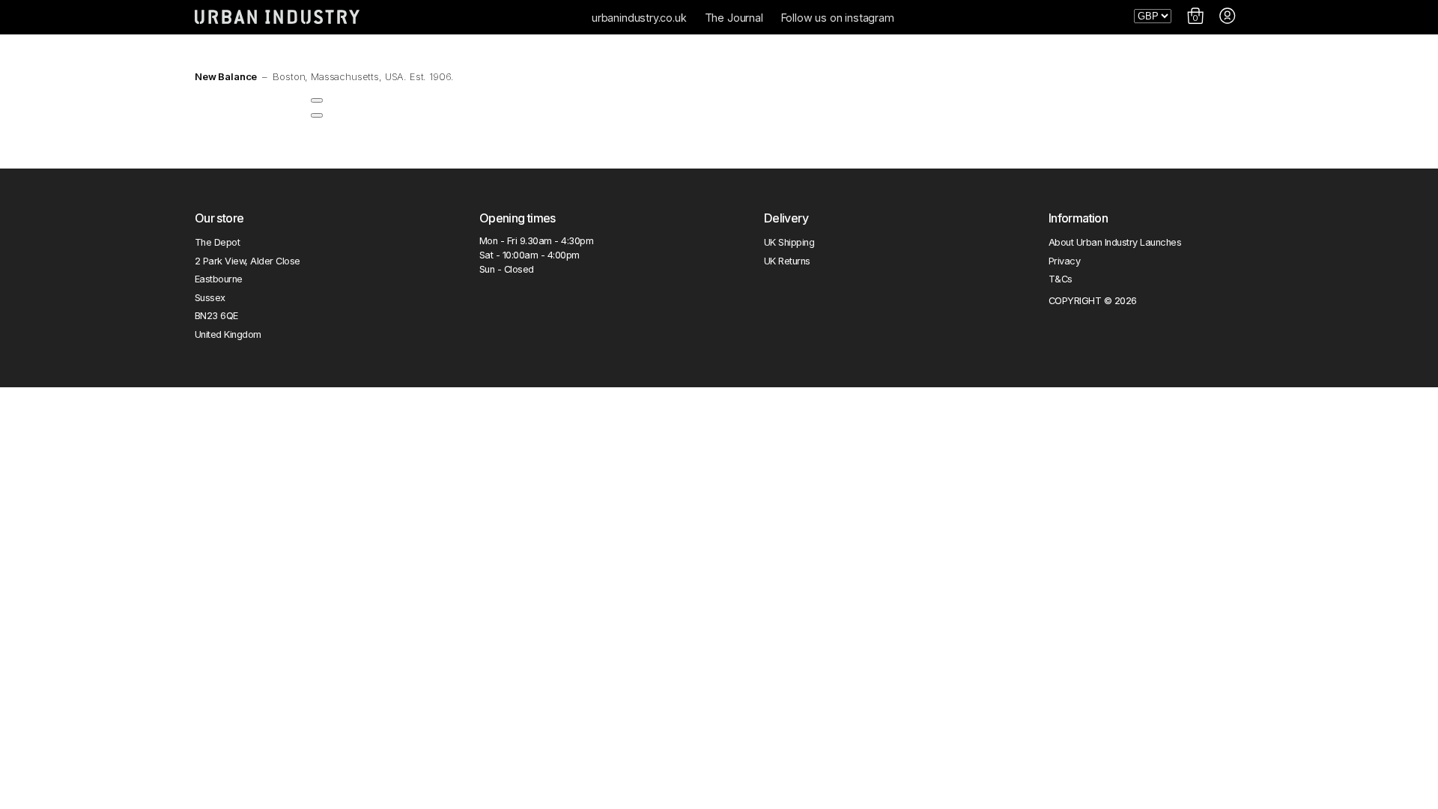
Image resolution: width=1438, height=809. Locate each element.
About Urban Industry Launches (1115, 242)
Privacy (1064, 261)
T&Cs (1061, 279)
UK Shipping (789, 242)
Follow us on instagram (837, 17)
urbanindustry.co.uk (639, 17)
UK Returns (787, 261)
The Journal (734, 17)
